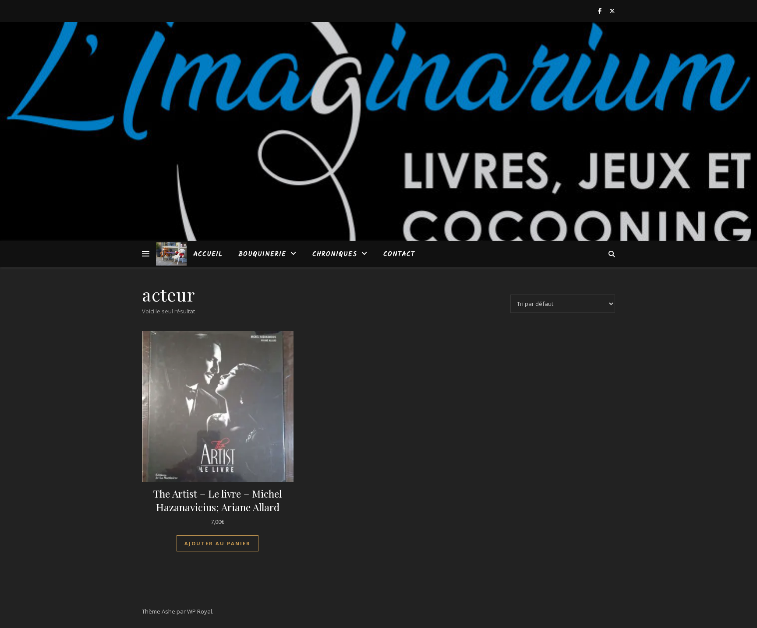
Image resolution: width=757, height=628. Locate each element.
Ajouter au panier (217, 543)
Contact (399, 254)
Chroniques (334, 254)
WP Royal (199, 611)
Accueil (208, 254)
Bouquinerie (262, 254)
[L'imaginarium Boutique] (171, 254)
